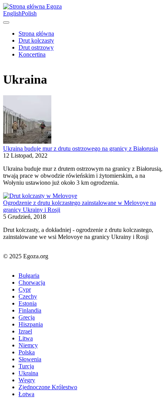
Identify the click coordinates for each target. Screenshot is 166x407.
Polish (29, 13)
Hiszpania (31, 324)
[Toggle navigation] (6, 22)
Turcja (26, 366)
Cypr (25, 289)
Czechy (28, 296)
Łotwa (26, 394)
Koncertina (32, 54)
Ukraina (28, 373)
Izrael (25, 331)
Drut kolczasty (36, 40)
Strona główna (36, 33)
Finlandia (30, 310)
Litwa (26, 338)
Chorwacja (32, 282)
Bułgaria (29, 275)
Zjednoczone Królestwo (48, 387)
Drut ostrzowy (36, 47)
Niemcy (28, 345)
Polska (27, 352)
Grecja (27, 317)
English (12, 13)
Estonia (28, 303)
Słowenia (30, 359)
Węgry (27, 380)
